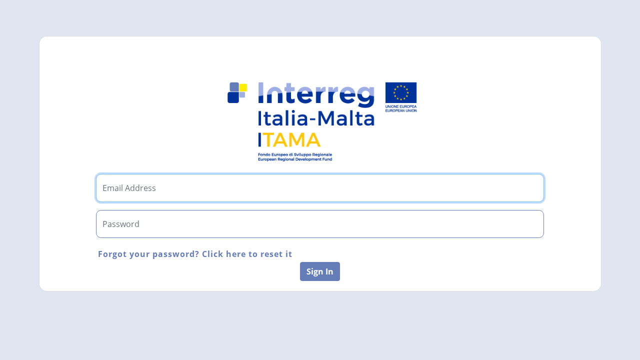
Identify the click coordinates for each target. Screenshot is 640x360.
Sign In (320, 271)
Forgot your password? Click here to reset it (195, 254)
